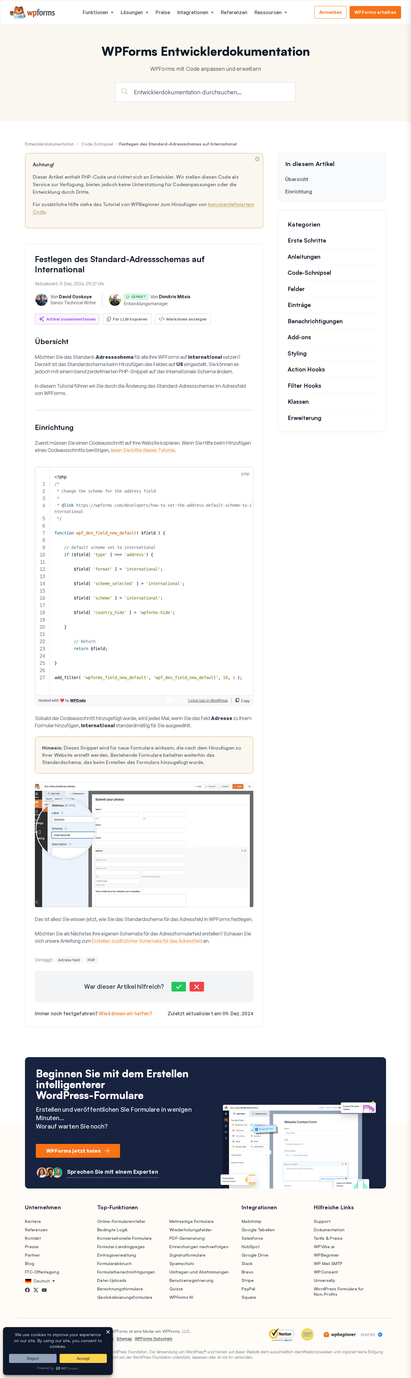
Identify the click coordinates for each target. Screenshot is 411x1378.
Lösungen (132, 12)
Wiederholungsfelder (190, 1229)
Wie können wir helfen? (125, 1013)
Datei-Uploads (111, 1280)
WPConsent (326, 1271)
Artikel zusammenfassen (71, 319)
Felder (296, 289)
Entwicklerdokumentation (49, 143)
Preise (163, 12)
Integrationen (192, 12)
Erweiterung (304, 417)
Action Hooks (306, 369)
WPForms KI (181, 1297)
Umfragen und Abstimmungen (199, 1271)
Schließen (257, 159)
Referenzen (234, 12)
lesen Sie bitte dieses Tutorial (143, 450)
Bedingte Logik (112, 1229)
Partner (32, 1254)
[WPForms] (32, 12)
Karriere (33, 1221)
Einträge (299, 304)
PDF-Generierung (187, 1238)
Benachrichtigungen (315, 321)
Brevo (247, 1271)
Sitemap (124, 1338)
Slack (247, 1263)
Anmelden (330, 12)
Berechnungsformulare (120, 1288)
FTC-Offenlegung (42, 1271)
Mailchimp (251, 1221)
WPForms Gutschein (153, 1338)
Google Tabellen (258, 1229)
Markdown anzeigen (186, 319)
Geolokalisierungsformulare (125, 1297)
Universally (324, 1280)
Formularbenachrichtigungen (126, 1271)
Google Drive (255, 1254)
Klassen (298, 401)
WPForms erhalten (375, 12)
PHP (91, 959)
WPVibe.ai (324, 1246)
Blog (29, 1263)
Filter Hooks (304, 385)
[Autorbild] (41, 299)
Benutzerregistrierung (191, 1280)
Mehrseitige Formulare (191, 1221)
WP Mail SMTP (328, 1263)
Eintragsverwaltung (116, 1254)
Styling (297, 353)
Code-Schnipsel (97, 143)
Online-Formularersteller (121, 1221)
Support (322, 1221)
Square (249, 1297)
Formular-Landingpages (121, 1246)
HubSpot (251, 1246)
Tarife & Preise (328, 1238)
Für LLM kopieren (130, 319)
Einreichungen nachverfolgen (198, 1246)
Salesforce (252, 1238)
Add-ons (299, 337)
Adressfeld (69, 959)
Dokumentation (329, 1229)
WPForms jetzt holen (73, 1151)
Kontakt (33, 1238)
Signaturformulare (187, 1254)
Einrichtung (298, 192)
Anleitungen (304, 256)
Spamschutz (181, 1263)
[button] (179, 986)
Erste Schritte (307, 240)
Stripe (248, 1280)
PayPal (248, 1288)
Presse (32, 1246)
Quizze (176, 1288)
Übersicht (296, 179)
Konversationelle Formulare (124, 1238)
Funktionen (95, 12)
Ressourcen (268, 12)
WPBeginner (326, 1254)
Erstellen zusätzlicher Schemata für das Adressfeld (147, 941)
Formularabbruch (114, 1263)
